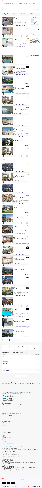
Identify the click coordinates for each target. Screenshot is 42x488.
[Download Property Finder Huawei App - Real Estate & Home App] (13, 483)
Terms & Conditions (4, 486)
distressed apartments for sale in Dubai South (16, 392)
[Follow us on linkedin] (39, 486)
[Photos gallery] (7, 21)
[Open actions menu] (28, 25)
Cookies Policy (12, 486)
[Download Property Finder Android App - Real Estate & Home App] (8, 483)
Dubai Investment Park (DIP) (9, 446)
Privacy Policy (8, 486)
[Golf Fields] (15, 80)
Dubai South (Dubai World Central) (7, 3)
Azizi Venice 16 (4, 356)
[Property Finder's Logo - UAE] (3, 1)
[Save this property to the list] (27, 25)
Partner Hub (22, 479)
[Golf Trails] (15, 271)
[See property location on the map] (11, 23)
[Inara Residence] (15, 142)
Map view (4, 11)
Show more (36, 14)
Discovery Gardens (15, 449)
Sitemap (16, 486)
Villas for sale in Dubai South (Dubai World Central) (35, 36)
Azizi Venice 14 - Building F (6, 370)
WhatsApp (24, 25)
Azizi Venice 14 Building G (5, 368)
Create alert (8, 11)
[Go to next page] (28, 340)
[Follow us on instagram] (34, 486)
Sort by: (34, 11)
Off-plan (36, 9)
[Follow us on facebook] (35, 486)
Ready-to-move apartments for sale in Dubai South (29, 464)
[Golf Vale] (15, 333)
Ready (38, 9)
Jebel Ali (5, 446)
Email (20, 25)
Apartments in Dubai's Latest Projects (34, 56)
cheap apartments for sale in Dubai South (9, 387)
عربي (26, 486)
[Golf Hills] (15, 209)
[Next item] (38, 23)
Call (17, 25)
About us (13, 479)
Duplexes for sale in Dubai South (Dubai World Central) (36, 42)
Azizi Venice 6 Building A (5, 361)
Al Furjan (11, 449)
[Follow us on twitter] (37, 486)
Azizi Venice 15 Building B (5, 363)
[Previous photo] (2, 20)
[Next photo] (12, 20)
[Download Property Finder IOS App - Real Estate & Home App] (4, 483)
